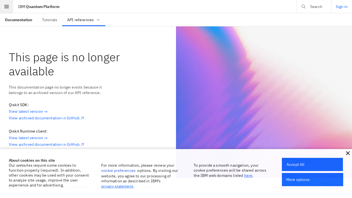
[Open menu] (6, 6)
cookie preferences (118, 170)
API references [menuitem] (80, 19)
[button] (348, 153)
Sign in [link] (342, 6)
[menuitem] (18, 19)
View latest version (26, 111)
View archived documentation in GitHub (44, 118)
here (248, 175)
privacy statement (117, 186)
